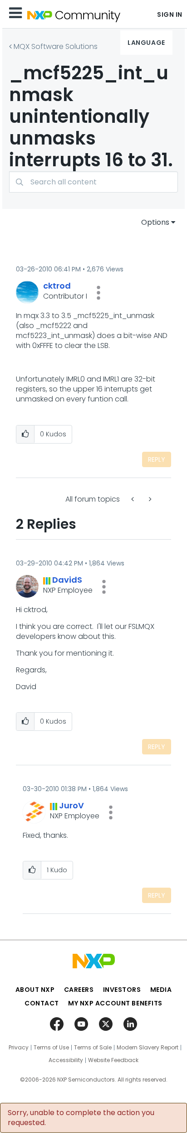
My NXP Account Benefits (115, 1003)
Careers (79, 989)
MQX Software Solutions (56, 46)
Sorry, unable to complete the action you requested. (81, 1118)
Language (146, 42)
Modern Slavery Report (147, 1047)
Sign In (169, 14)
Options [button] (155, 222)
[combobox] (93, 182)
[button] (98, 292)
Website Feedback (113, 1060)
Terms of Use (51, 1047)
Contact (42, 1003)
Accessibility (66, 1060)
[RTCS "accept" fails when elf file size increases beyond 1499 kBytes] (133, 499)
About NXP (35, 989)
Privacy (19, 1047)
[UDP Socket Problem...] (149, 499)
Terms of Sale (93, 1047)
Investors (122, 989)
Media (161, 989)
